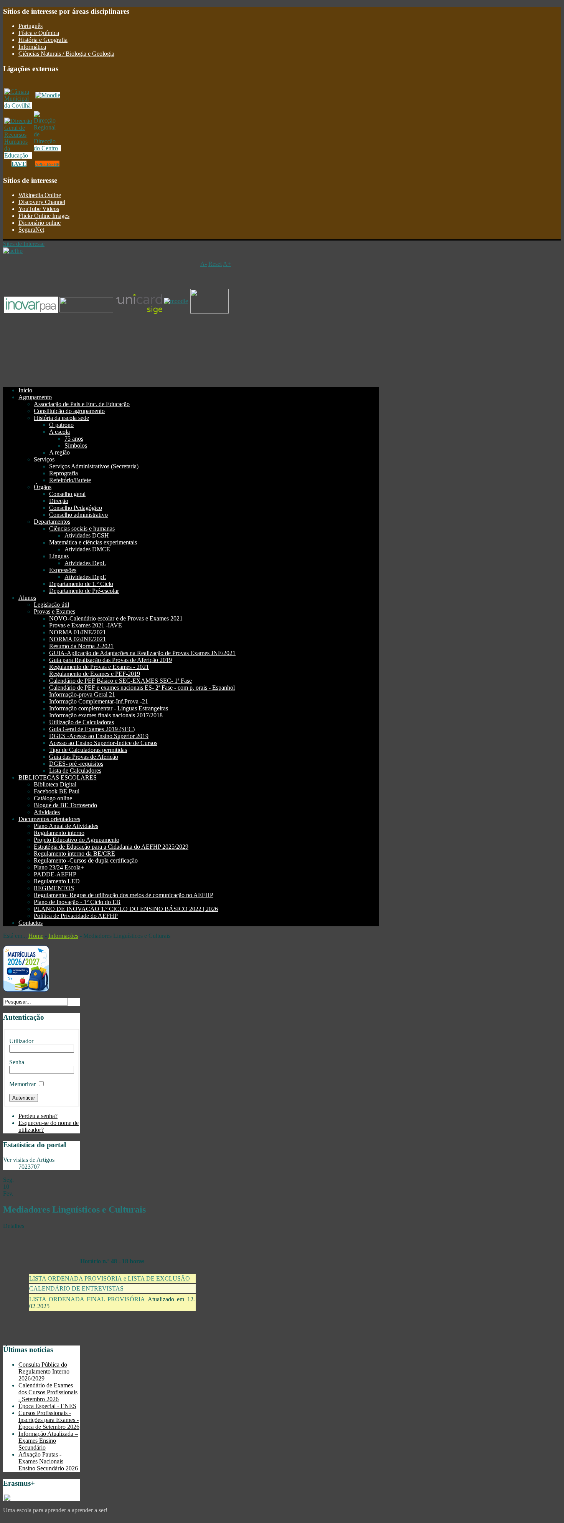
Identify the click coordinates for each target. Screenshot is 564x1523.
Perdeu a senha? (38, 1116)
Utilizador (21, 1041)
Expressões (62, 570)
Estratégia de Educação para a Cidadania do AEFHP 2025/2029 (111, 846)
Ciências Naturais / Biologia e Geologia (66, 53)
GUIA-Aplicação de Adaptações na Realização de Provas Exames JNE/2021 (142, 653)
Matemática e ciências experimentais (93, 542)
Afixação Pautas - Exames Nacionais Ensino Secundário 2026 (48, 1461)
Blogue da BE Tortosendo (65, 805)
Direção (58, 501)
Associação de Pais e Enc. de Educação (82, 404)
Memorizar (22, 1084)
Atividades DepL (85, 563)
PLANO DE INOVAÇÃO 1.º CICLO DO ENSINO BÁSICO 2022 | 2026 (126, 909)
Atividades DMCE (87, 549)
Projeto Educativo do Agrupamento (76, 839)
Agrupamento (35, 397)
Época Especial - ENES (47, 1406)
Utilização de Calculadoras (81, 722)
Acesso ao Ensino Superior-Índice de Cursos (103, 743)
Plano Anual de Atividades (66, 826)
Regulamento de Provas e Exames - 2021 (99, 667)
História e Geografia (43, 39)
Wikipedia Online (39, 195)
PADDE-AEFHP (55, 874)
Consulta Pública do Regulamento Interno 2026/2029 (43, 1371)
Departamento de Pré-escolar (84, 590)
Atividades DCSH (86, 535)
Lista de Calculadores (75, 770)
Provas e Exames (54, 611)
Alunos (27, 597)
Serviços (44, 459)
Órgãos (42, 487)
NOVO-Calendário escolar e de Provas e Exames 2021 (116, 618)
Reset (215, 263)
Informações (63, 935)
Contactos (30, 922)
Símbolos (75, 445)
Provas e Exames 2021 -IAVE (85, 625)
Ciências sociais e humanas (82, 528)
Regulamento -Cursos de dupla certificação (86, 860)
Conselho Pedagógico (75, 507)
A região (59, 452)
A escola (59, 431)
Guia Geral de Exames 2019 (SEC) (92, 729)
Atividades (47, 812)
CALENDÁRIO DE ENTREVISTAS (76, 1288)
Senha (16, 1062)
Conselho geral (67, 494)
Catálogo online (53, 798)
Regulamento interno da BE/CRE (74, 853)
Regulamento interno (59, 833)
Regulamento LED (57, 881)
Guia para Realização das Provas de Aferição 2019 (110, 660)
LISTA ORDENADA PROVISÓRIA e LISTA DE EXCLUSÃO (109, 1278)
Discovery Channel (41, 202)
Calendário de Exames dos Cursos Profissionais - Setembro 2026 (48, 1392)
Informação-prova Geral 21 (82, 694)
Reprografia (63, 473)
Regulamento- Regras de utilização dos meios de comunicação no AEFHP (123, 895)
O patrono (61, 424)
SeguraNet (31, 229)
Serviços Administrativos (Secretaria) (94, 466)
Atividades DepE (85, 577)
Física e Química (38, 33)
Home (35, 935)
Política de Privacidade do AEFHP (76, 915)
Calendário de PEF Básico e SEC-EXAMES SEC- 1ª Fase (120, 680)
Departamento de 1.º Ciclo (81, 584)
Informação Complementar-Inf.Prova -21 (98, 701)
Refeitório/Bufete (70, 480)
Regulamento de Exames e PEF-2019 (94, 673)
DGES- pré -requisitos (76, 763)
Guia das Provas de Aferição (83, 756)
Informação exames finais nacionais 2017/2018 (106, 715)
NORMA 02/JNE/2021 (77, 639)
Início (25, 390)
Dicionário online (39, 222)
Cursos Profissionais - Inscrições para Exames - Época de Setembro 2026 (48, 1420)
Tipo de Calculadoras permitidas (88, 750)
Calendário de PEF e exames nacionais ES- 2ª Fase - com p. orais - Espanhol (142, 687)
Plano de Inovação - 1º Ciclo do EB (77, 902)
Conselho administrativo (78, 514)
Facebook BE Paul (56, 791)
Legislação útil (51, 604)
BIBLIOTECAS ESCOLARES (57, 777)
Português (30, 26)
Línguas (59, 556)
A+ (227, 263)
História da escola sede (61, 418)
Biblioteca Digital (55, 784)
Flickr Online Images (43, 215)
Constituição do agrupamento (69, 411)
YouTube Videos (38, 209)
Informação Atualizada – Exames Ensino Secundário (48, 1440)
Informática (32, 46)
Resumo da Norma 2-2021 (81, 646)
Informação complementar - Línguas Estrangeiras (108, 708)
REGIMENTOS (54, 888)
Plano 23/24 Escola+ (59, 867)
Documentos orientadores (49, 819)
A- (203, 263)
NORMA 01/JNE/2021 (77, 632)
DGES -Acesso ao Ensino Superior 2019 (98, 736)
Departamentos (52, 521)
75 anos (73, 438)
